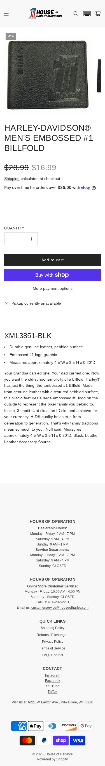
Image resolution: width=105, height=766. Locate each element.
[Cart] (98, 13)
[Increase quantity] (31, 239)
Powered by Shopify (52, 759)
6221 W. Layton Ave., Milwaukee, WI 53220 (60, 702)
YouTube (52, 686)
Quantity (14, 228)
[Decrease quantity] (10, 239)
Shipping (12, 178)
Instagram (52, 675)
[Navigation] (6, 14)
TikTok (52, 692)
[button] (85, 14)
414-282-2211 (58, 602)
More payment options (53, 288)
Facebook (52, 681)
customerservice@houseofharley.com (59, 608)
